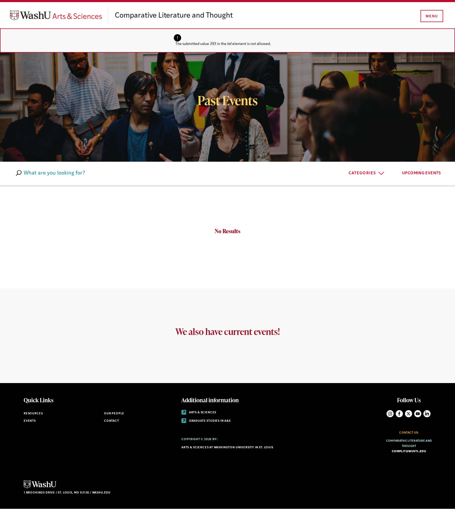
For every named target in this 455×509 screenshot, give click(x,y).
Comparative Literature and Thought (174, 15)
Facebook (399, 413)
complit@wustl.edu (409, 451)
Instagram (390, 413)
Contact (111, 421)
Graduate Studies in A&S (209, 421)
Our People (114, 413)
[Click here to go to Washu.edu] (40, 487)
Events (30, 421)
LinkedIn (427, 413)
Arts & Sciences (202, 412)
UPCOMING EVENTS (422, 173)
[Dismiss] (277, 40)
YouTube (417, 413)
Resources (33, 413)
